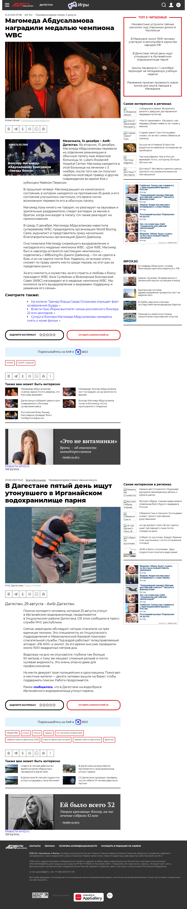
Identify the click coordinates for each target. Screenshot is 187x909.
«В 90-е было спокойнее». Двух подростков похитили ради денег (158, 551)
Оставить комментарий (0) (94, 335)
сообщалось (43, 687)
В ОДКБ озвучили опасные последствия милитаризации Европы (159, 303)
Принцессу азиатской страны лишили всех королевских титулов (158, 315)
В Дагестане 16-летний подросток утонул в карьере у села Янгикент (40, 779)
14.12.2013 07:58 (13, 14)
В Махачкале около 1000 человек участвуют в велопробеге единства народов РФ (153, 42)
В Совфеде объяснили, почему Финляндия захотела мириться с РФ (159, 267)
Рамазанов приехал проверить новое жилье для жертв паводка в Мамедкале (152, 85)
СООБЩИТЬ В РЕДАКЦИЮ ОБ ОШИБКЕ (121, 846)
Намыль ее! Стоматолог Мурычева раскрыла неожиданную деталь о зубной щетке (158, 492)
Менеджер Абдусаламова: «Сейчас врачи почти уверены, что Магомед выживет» (40, 392)
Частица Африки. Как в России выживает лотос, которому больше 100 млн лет (159, 159)
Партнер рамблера (61, 895)
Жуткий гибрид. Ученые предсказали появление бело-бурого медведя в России (160, 504)
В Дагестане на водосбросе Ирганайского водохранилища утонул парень (96, 769)
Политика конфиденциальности (78, 846)
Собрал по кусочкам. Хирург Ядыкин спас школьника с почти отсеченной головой (160, 540)
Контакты (35, 846)
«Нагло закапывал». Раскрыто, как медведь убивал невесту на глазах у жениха (159, 123)
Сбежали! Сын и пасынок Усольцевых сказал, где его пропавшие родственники (160, 516)
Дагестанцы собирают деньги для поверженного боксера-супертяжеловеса (40, 403)
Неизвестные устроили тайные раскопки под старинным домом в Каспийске (152, 27)
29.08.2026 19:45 (14, 480)
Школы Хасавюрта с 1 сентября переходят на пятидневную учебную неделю (152, 71)
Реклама (50, 846)
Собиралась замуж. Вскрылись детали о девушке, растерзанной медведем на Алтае (158, 111)
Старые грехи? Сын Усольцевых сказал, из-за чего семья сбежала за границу (159, 135)
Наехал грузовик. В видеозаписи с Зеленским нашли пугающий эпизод (159, 279)
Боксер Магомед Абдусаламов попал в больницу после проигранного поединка (96, 403)
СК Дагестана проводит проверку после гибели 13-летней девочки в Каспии (98, 780)
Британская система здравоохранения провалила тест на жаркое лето (159, 292)
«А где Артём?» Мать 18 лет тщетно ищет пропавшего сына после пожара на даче (159, 528)
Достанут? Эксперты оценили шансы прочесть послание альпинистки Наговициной (160, 171)
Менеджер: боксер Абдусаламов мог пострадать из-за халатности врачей (97, 392)
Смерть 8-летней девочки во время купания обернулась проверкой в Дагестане (37, 769)
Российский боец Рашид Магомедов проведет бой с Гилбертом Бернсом (36, 415)
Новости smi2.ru (17, 466)
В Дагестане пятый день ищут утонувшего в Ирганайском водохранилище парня (153, 56)
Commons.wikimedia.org (35, 120)
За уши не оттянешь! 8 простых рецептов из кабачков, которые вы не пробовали (160, 147)
